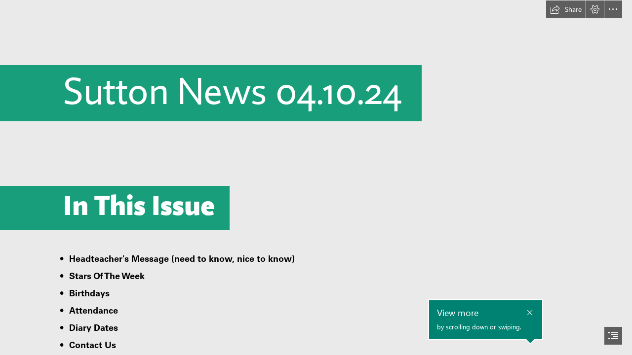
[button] (566, 9)
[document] (316, 177)
